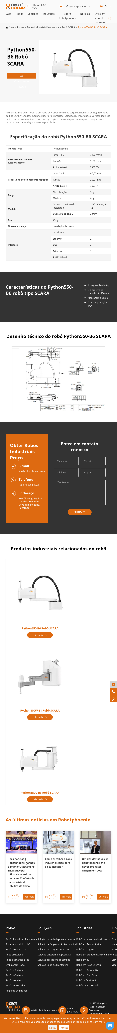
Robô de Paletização (16, 949)
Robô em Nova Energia (88, 964)
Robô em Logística (86, 949)
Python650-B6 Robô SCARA (40, 628)
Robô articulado (14, 954)
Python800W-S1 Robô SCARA (40, 710)
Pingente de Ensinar (16, 990)
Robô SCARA (68, 27)
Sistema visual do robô (18, 944)
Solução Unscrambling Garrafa (54, 954)
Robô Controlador (15, 985)
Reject (52, 1027)
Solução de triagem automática (54, 949)
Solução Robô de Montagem (53, 964)
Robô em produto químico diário (94, 954)
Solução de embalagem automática (56, 939)
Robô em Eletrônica (86, 975)
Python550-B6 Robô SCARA (92, 27)
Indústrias (49, 13)
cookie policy (82, 1021)
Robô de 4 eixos (14, 980)
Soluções (33, 13)
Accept (64, 1027)
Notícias (85, 13)
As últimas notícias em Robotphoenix (48, 820)
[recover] (110, 1025)
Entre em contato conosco (99, 18)
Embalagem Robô (15, 964)
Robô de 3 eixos (14, 975)
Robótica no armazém (88, 985)
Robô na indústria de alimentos (93, 939)
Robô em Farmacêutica (88, 944)
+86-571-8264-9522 (37, 6)
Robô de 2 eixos (14, 970)
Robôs (19, 13)
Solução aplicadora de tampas (54, 959)
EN (105, 6)
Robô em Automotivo (87, 970)
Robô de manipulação (17, 959)
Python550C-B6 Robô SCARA (40, 793)
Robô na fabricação (86, 980)
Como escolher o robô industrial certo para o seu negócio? (58, 862)
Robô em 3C (82, 959)
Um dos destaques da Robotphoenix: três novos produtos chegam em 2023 (95, 864)
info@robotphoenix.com (75, 6)
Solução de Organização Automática (57, 944)
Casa (8, 13)
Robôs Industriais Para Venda (43, 27)
